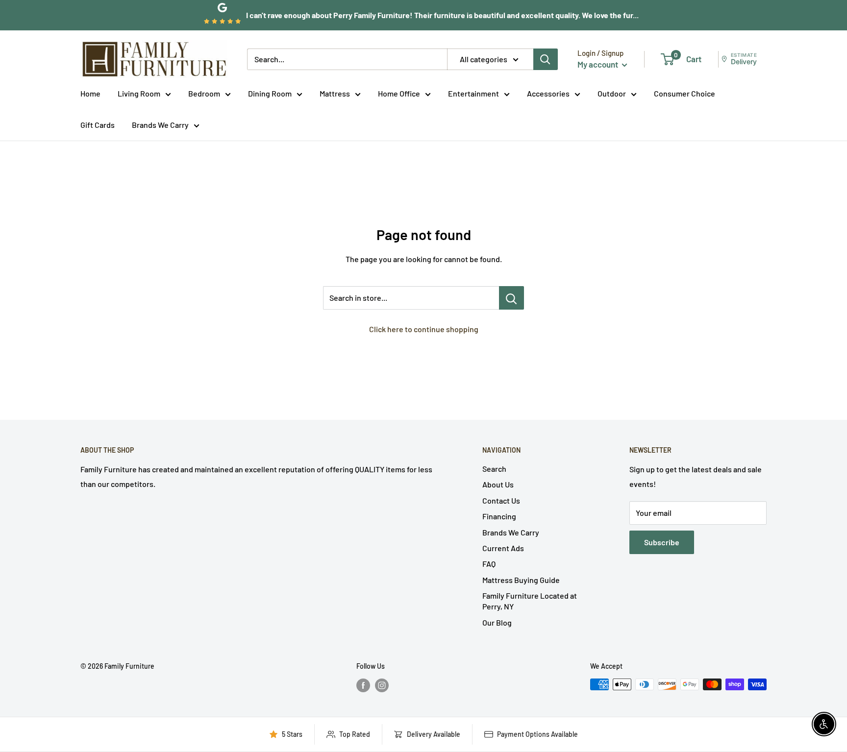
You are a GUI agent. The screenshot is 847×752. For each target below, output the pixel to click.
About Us (498, 484)
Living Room (139, 93)
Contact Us (501, 500)
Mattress (335, 93)
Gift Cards (97, 124)
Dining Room (270, 93)
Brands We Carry (160, 124)
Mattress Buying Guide (521, 579)
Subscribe (661, 542)
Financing (499, 516)
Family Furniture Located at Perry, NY (529, 601)
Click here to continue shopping (423, 329)
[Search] (545, 59)
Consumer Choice (684, 93)
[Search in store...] (511, 298)
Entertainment (473, 93)
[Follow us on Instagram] (382, 685)
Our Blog (497, 622)
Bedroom (204, 93)
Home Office (399, 93)
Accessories (548, 93)
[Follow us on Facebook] (363, 685)
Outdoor (612, 93)
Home (90, 93)
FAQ (489, 563)
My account (598, 64)
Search (494, 468)
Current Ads (503, 548)
